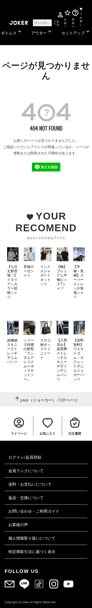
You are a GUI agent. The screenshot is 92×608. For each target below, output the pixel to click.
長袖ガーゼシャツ (29, 270)
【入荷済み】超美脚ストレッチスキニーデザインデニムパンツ (62, 359)
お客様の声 (18, 524)
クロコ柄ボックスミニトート (45, 348)
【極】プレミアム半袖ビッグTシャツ (62, 277)
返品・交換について (26, 497)
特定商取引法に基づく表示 (31, 551)
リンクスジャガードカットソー (45, 275)
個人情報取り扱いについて (31, 538)
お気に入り (65, 22)
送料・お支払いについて (30, 484)
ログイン (58, 22)
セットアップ (76, 31)
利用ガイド (73, 22)
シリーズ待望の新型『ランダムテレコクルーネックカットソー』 (29, 359)
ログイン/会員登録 (24, 457)
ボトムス (12, 31)
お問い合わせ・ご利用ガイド (33, 511)
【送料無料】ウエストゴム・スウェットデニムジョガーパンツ (78, 359)
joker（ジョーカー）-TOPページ (49, 400)
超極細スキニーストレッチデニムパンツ (12, 351)
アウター (42, 31)
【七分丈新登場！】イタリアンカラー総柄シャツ (12, 281)
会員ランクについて (26, 470)
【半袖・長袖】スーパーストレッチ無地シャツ (78, 281)
